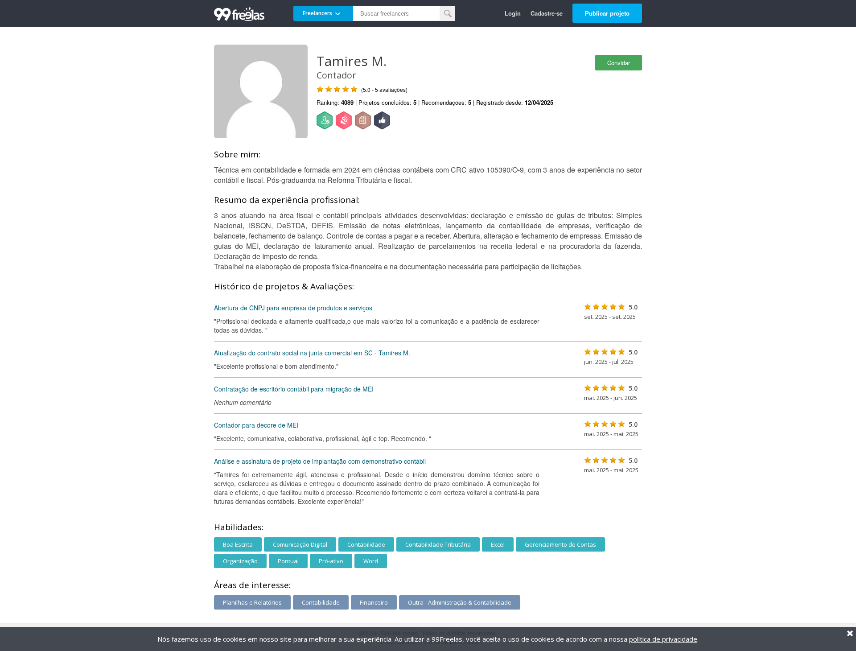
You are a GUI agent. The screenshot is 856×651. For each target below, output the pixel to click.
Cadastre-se (547, 13)
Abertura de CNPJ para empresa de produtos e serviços (293, 307)
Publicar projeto (607, 13)
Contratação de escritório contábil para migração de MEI (294, 388)
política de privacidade (663, 639)
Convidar (618, 62)
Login (513, 13)
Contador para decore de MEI (256, 424)
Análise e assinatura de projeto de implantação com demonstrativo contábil (320, 461)
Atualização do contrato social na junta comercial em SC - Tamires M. (312, 352)
